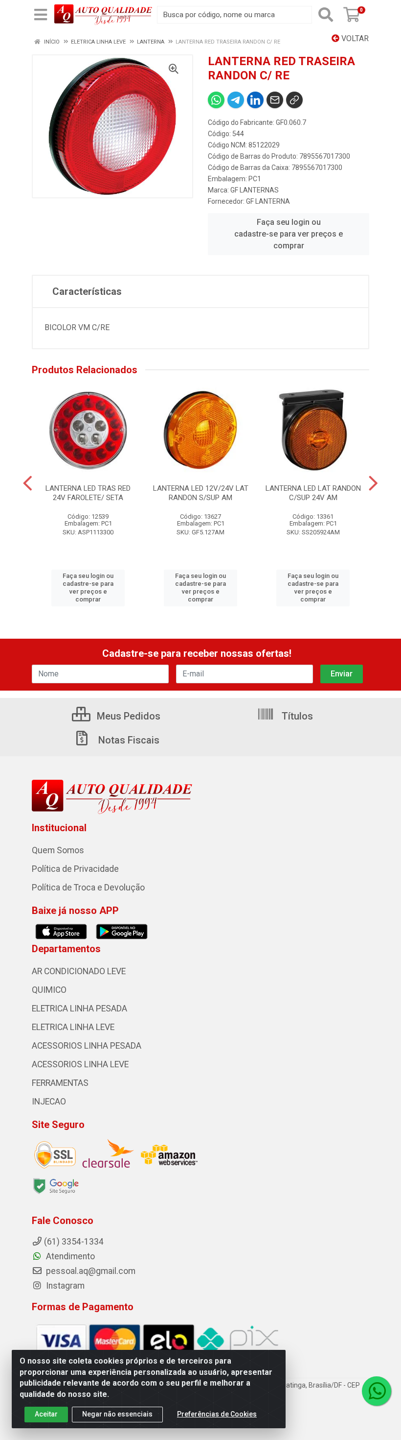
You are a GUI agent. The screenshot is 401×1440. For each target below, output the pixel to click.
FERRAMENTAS (60, 1083)
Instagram (64, 1286)
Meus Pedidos (127, 716)
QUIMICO (49, 990)
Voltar (354, 38)
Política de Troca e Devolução (88, 887)
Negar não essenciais (117, 1414)
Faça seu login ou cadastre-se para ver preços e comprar (288, 233)
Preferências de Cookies (217, 1414)
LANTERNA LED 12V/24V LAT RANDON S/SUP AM (200, 493)
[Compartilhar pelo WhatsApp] (216, 100)
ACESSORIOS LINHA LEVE (80, 1064)
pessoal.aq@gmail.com (89, 1271)
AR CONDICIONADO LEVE (79, 971)
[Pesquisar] (325, 15)
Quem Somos (58, 850)
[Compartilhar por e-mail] (275, 100)
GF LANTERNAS (254, 190)
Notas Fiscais (127, 740)
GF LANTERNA (268, 201)
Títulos (296, 716)
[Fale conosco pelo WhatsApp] (376, 1391)
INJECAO (49, 1101)
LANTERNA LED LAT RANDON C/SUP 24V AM (313, 493)
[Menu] (40, 15)
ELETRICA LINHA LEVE (73, 1027)
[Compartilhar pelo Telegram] (235, 100)
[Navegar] (27, 483)
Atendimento (69, 1256)
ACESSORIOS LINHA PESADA (86, 1046)
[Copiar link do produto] (294, 100)
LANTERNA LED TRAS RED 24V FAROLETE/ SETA (88, 493)
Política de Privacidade (75, 869)
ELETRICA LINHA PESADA (79, 1008)
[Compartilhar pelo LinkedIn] (255, 100)
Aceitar (46, 1414)
